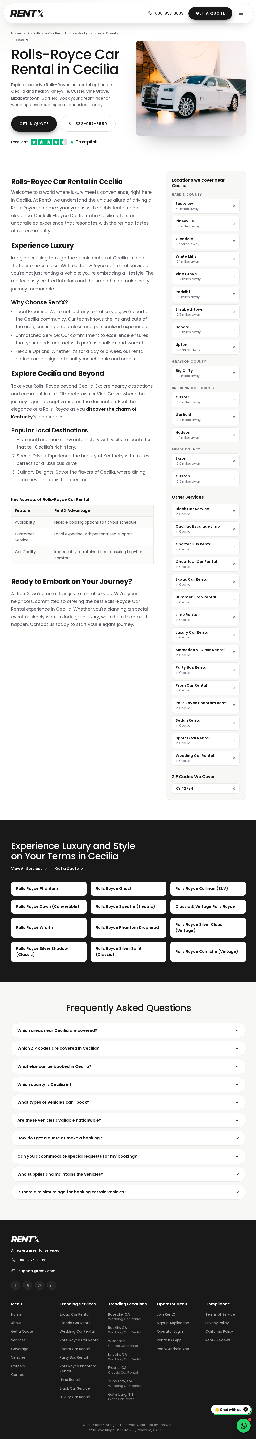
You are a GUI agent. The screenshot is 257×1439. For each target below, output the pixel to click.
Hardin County (106, 33)
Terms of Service (217, 1314)
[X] (27, 1285)
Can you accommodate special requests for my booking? (77, 1156)
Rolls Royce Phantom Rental (77, 1369)
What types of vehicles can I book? (53, 1102)
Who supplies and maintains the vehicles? (60, 1174)
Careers (18, 1366)
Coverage (19, 1348)
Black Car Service (74, 1388)
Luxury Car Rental (74, 1396)
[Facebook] (15, 1285)
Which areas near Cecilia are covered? (57, 1030)
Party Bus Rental (73, 1357)
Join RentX (164, 1314)
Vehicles (18, 1357)
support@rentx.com (37, 1270)
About (16, 1322)
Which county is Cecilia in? (44, 1084)
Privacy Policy (214, 1322)
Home (16, 33)
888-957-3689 (169, 13)
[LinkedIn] (51, 1285)
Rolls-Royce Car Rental (46, 33)
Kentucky (80, 33)
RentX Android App (171, 1348)
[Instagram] (39, 1285)
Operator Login (168, 1331)
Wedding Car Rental (76, 1331)
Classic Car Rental (75, 1322)
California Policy (216, 1331)
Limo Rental (69, 1379)
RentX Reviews (214, 1340)
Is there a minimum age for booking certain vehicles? (71, 1192)
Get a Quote (210, 13)
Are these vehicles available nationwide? (59, 1120)
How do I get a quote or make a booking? (59, 1138)
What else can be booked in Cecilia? (54, 1066)
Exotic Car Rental (74, 1314)
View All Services (27, 868)
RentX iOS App (167, 1340)
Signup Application (171, 1322)
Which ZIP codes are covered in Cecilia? (58, 1048)
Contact (18, 1374)
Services (18, 1340)
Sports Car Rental (74, 1348)
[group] (82, 530)
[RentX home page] (27, 13)
